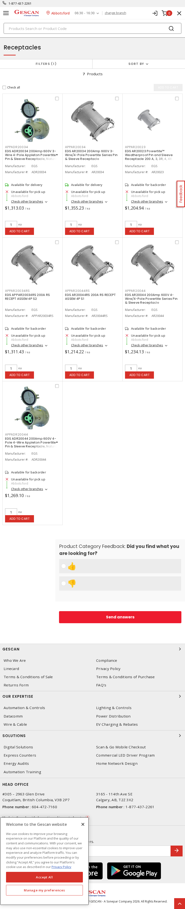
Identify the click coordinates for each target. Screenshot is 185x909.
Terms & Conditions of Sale (28, 677)
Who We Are (15, 660)
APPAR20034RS (17, 291)
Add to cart (19, 231)
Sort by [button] (136, 64)
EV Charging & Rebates (117, 724)
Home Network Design (117, 763)
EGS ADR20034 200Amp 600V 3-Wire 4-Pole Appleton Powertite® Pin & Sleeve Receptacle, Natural (31, 155)
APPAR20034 (75, 147)
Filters (45, 64)
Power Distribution (113, 716)
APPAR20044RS (77, 291)
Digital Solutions (18, 747)
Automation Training (22, 772)
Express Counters (20, 755)
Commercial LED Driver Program (125, 755)
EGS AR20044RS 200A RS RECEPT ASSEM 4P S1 (90, 297)
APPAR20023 (135, 147)
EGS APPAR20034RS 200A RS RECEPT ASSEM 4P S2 (27, 297)
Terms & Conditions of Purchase (125, 677)
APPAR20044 (135, 291)
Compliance (106, 660)
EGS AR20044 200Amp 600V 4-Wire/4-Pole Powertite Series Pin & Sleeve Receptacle (151, 299)
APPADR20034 (16, 147)
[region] (44, 861)
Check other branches (27, 201)
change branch (115, 13)
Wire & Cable (15, 724)
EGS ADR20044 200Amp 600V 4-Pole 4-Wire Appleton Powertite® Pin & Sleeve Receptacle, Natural (31, 442)
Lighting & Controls (114, 707)
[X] (83, 824)
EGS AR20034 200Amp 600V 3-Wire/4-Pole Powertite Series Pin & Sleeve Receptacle (91, 155)
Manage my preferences (44, 890)
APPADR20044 (16, 434)
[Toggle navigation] (6, 13)
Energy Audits (16, 763)
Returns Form (16, 685)
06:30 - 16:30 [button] (85, 13)
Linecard (11, 668)
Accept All (44, 877)
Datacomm (13, 716)
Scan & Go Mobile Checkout (121, 747)
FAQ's (101, 685)
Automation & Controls (24, 707)
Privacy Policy (108, 668)
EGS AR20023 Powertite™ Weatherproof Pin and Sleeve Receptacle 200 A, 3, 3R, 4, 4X (149, 155)
